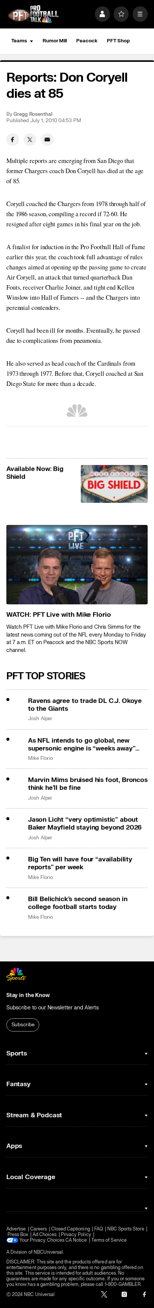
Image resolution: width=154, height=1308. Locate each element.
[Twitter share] (30, 139)
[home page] (33, 14)
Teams (19, 41)
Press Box (17, 1235)
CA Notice (76, 1240)
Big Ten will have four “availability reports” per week (80, 863)
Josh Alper (40, 719)
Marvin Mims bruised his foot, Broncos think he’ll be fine (88, 784)
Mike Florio (40, 758)
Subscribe (23, 1025)
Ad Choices (45, 1235)
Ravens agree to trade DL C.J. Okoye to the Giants (85, 705)
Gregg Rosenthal (32, 114)
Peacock (86, 41)
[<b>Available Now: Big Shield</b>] (114, 484)
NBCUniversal (48, 1252)
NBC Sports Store (125, 1229)
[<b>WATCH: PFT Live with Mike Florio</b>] (77, 565)
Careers (38, 1229)
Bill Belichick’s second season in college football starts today (77, 903)
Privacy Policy (76, 1235)
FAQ (98, 1229)
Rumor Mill (55, 41)
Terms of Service (109, 1240)
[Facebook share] (12, 139)
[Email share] (47, 139)
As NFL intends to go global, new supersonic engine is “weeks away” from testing (81, 744)
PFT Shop (118, 41)
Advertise (16, 1229)
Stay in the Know (28, 995)
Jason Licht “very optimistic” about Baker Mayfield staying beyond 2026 (85, 823)
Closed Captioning (70, 1229)
